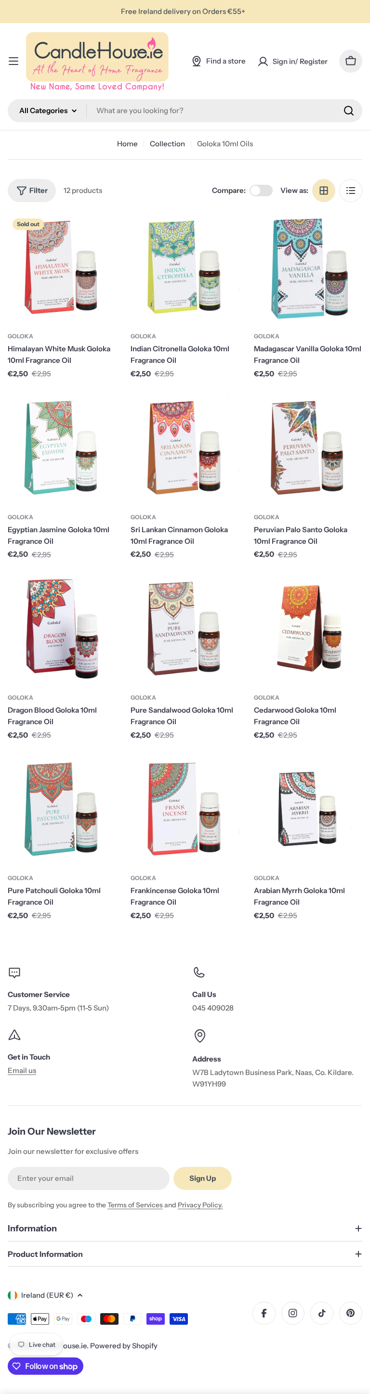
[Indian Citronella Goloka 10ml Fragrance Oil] (185, 268)
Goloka (20, 336)
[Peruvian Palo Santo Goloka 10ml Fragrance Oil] (308, 448)
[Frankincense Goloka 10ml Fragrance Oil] (185, 809)
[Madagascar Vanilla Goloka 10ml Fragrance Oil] (308, 268)
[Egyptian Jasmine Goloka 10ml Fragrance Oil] (62, 448)
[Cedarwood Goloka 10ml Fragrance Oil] (308, 629)
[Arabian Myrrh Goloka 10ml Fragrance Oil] (308, 809)
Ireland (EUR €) (47, 1295)
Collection (167, 143)
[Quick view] (102, 234)
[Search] (349, 110)
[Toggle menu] (13, 61)
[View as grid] (323, 190)
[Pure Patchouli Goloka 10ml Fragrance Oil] (62, 809)
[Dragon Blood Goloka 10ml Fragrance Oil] (62, 629)
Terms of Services (135, 1205)
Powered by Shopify (124, 1345)
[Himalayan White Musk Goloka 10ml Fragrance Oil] (62, 268)
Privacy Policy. (200, 1205)
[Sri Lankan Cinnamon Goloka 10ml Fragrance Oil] (185, 448)
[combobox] (185, 110)
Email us (22, 1070)
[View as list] (350, 190)
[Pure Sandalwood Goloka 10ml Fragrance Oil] (185, 629)
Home (127, 143)
